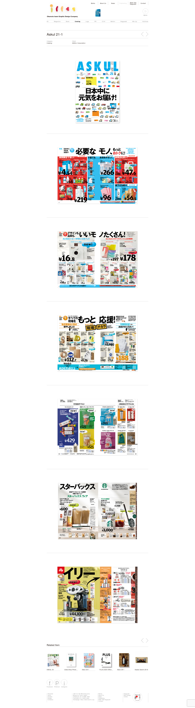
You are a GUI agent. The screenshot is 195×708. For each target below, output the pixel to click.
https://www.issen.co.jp (87, 699)
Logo (87, 21)
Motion (113, 21)
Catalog (77, 21)
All (48, 21)
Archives (145, 21)
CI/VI (103, 21)
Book (67, 21)
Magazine (57, 21)
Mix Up (134, 21)
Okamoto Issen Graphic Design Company (50, 696)
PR (95, 21)
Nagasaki (124, 21)
